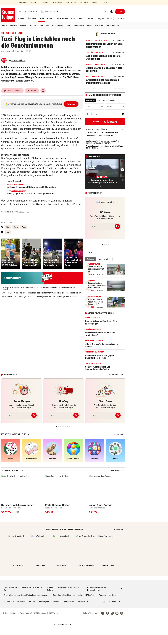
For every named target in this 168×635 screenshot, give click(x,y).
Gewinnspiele (57, 2)
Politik (49, 18)
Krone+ (21, 18)
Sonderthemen (79, 26)
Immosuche (84, 2)
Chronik (23, 26)
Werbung (102, 595)
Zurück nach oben (63, 624)
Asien (24, 227)
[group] (10, 254)
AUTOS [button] (105, 100)
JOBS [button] (99, 100)
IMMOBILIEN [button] (90, 100)
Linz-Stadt (32, 26)
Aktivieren (71, 104)
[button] (114, 18)
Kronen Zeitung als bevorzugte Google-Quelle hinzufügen (42, 104)
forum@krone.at (65, 296)
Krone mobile (71, 2)
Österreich (32, 18)
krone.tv (120, 18)
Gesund (82, 18)
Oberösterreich (7, 51)
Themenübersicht (73, 293)
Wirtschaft (13, 26)
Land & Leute (44, 26)
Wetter (89, 26)
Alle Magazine (117, 529)
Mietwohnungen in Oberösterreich (105, 135)
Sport (73, 18)
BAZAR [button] (112, 100)
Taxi (7, 232)
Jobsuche (95, 2)
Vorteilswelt (22, 2)
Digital (101, 18)
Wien (42, 18)
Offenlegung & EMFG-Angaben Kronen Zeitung (63, 588)
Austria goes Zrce (112, 26)
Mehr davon (99, 26)
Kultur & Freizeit (57, 26)
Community (44, 2)
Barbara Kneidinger (18, 60)
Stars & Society (61, 18)
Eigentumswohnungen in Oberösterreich (105, 132)
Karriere (112, 595)
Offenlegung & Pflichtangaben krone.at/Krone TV (23, 588)
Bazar (106, 2)
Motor (109, 18)
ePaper (33, 2)
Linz (7, 227)
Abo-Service (9, 601)
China (16, 227)
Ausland (91, 18)
